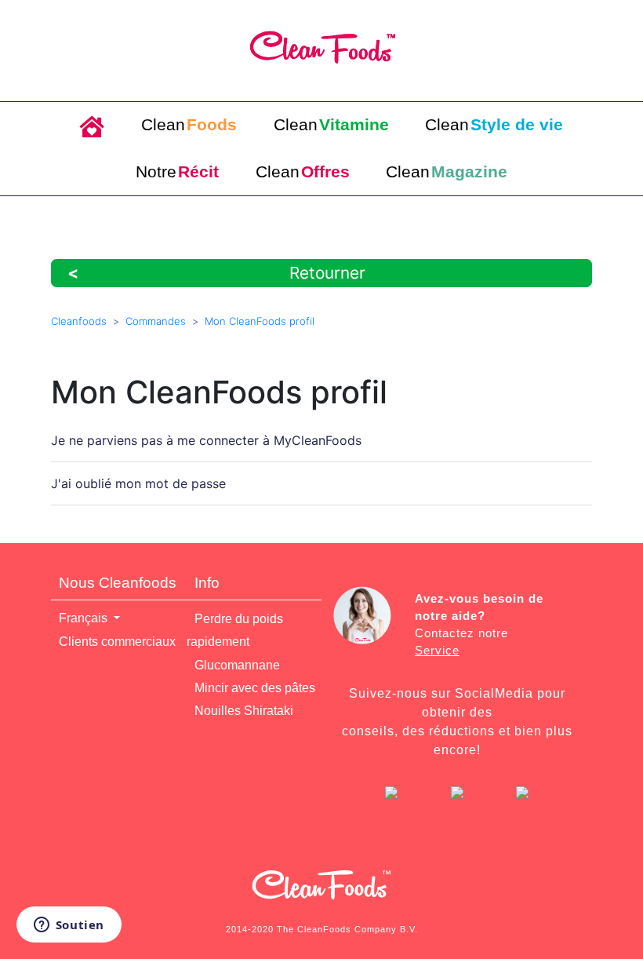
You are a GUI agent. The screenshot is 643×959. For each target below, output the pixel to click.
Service (437, 650)
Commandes (155, 321)
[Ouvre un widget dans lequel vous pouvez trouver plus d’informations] (69, 926)
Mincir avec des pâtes (254, 688)
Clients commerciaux (117, 641)
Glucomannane (237, 665)
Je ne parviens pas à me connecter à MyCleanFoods (206, 440)
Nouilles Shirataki (243, 710)
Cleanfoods (79, 321)
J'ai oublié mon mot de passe (138, 483)
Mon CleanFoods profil (259, 321)
